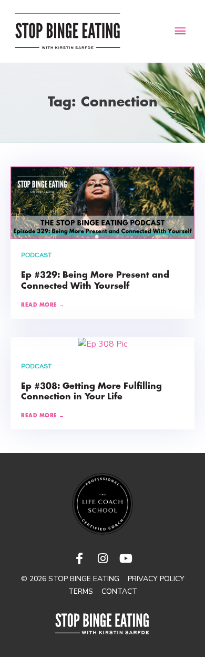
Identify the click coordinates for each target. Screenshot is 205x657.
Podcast (36, 256)
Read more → (43, 305)
